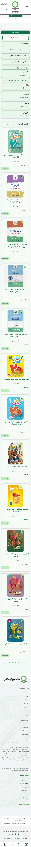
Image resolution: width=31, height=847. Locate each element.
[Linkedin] (13, 834)
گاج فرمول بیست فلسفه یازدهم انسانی (16, 644)
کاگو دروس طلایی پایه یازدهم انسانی (16, 467)
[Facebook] (10, 834)
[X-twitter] (21, 834)
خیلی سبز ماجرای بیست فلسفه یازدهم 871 (16, 379)
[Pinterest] (15, 834)
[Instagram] (5, 9)
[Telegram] (7, 9)
